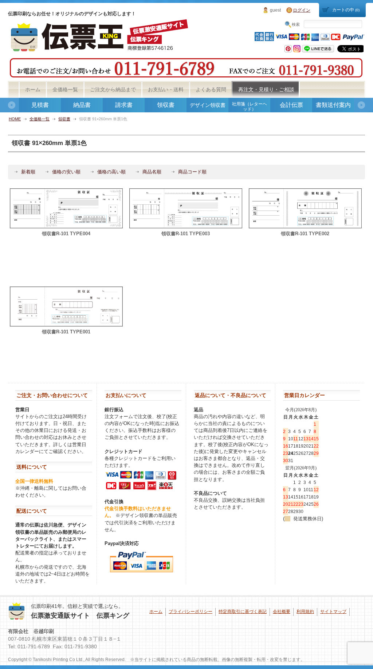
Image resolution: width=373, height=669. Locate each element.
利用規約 (305, 611)
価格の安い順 (66, 172)
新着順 (28, 172)
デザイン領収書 (207, 105)
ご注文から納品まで (113, 89)
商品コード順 (192, 172)
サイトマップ (333, 611)
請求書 (124, 105)
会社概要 (281, 611)
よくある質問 (211, 89)
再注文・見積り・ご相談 (266, 89)
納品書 (82, 105)
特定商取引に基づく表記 (243, 611)
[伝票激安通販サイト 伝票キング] (100, 49)
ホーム (32, 89)
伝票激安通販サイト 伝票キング (80, 615)
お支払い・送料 (166, 89)
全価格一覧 (65, 89)
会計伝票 (291, 105)
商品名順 (151, 172)
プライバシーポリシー (190, 611)
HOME (15, 119)
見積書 (40, 105)
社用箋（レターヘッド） (249, 106)
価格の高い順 (111, 172)
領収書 (165, 105)
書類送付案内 (333, 105)
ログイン (301, 10)
